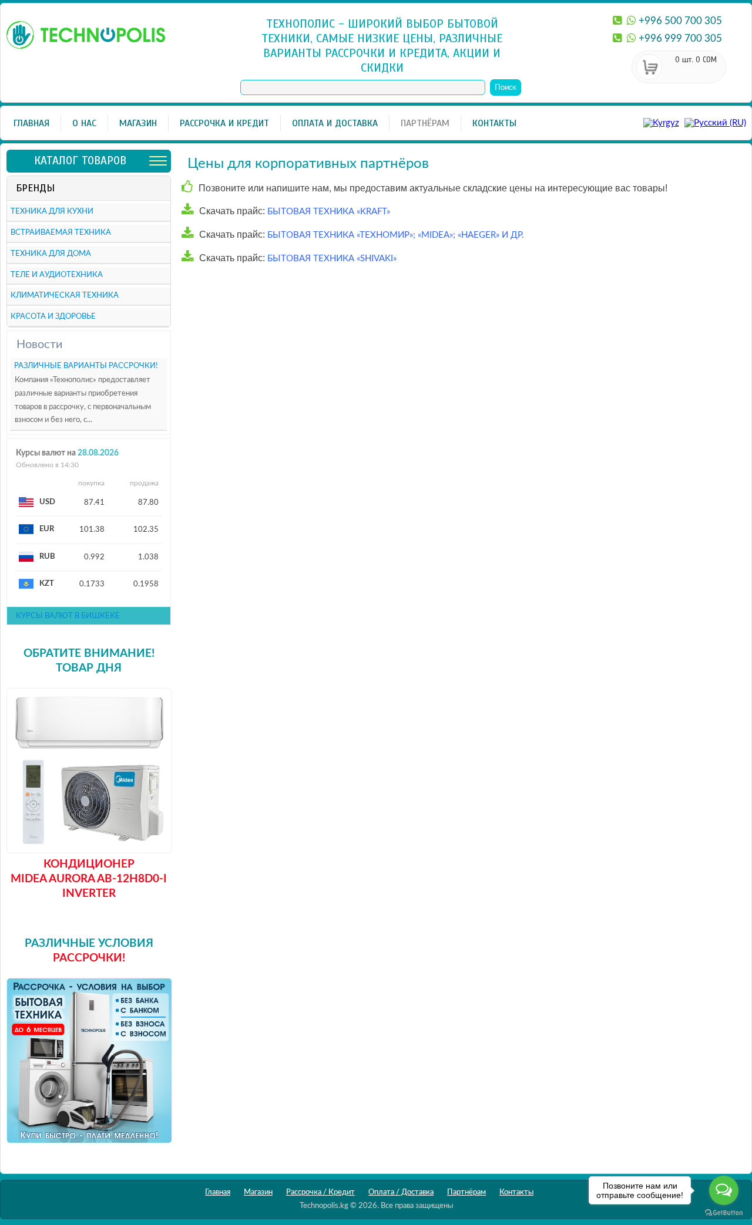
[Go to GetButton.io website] (724, 1213)
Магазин (138, 123)
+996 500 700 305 (680, 21)
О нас (84, 123)
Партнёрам (425, 123)
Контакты (494, 123)
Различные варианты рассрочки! (86, 366)
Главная (31, 123)
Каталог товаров (80, 160)
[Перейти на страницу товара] (89, 848)
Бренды (35, 188)
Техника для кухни (52, 211)
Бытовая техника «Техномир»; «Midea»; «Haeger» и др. (394, 235)
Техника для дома (51, 254)
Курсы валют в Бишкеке (68, 616)
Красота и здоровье (53, 316)
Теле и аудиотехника (57, 275)
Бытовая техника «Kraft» (327, 211)
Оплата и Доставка (335, 123)
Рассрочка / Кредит (320, 1192)
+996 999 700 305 (680, 38)
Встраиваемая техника (61, 233)
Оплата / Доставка (401, 1192)
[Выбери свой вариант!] (89, 1138)
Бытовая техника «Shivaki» (331, 258)
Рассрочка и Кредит (224, 123)
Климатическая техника (65, 295)
